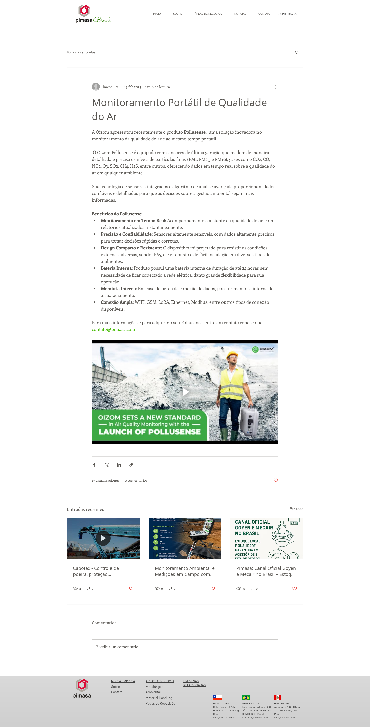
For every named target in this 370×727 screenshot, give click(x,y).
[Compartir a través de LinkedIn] (119, 464)
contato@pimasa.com (255, 717)
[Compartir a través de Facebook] (94, 464)
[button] (296, 52)
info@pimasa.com (223, 717)
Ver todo (296, 508)
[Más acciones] (275, 87)
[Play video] (185, 392)
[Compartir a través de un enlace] (131, 464)
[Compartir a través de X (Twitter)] (106, 464)
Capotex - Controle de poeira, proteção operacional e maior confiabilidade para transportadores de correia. (102, 571)
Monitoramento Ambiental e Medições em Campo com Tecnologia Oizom (185, 571)
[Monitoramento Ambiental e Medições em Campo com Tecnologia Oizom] (185, 538)
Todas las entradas (81, 52)
